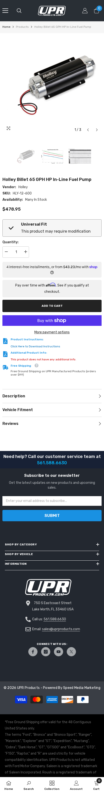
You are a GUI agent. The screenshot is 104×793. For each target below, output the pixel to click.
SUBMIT (52, 515)
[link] (28, 785)
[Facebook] (32, 651)
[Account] (85, 10)
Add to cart (52, 305)
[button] (88, 130)
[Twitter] (71, 651)
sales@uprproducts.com (61, 629)
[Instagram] (45, 651)
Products (22, 27)
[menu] (5, 11)
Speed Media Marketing (81, 688)
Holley (23, 187)
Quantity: (10, 242)
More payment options (52, 332)
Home (6, 27)
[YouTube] (58, 651)
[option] (52, 85)
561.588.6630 (55, 619)
